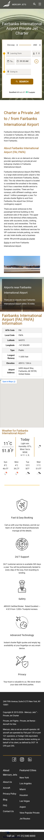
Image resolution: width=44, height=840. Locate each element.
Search (23, 81)
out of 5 (17, 92)
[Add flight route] (36, 61)
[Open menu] (40, 4)
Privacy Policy (9, 793)
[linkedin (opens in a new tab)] (30, 760)
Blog (5, 799)
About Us (7, 782)
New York (24, 777)
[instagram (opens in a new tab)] (22, 760)
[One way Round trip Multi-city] (11, 45)
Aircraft (6, 788)
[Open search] (34, 4)
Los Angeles (26, 783)
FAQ (5, 805)
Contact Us (8, 811)
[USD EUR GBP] (36, 45)
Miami (23, 789)
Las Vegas (25, 801)
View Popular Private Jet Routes (30, 815)
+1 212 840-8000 (26, 835)
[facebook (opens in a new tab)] (14, 760)
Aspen (23, 807)
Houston (24, 795)
